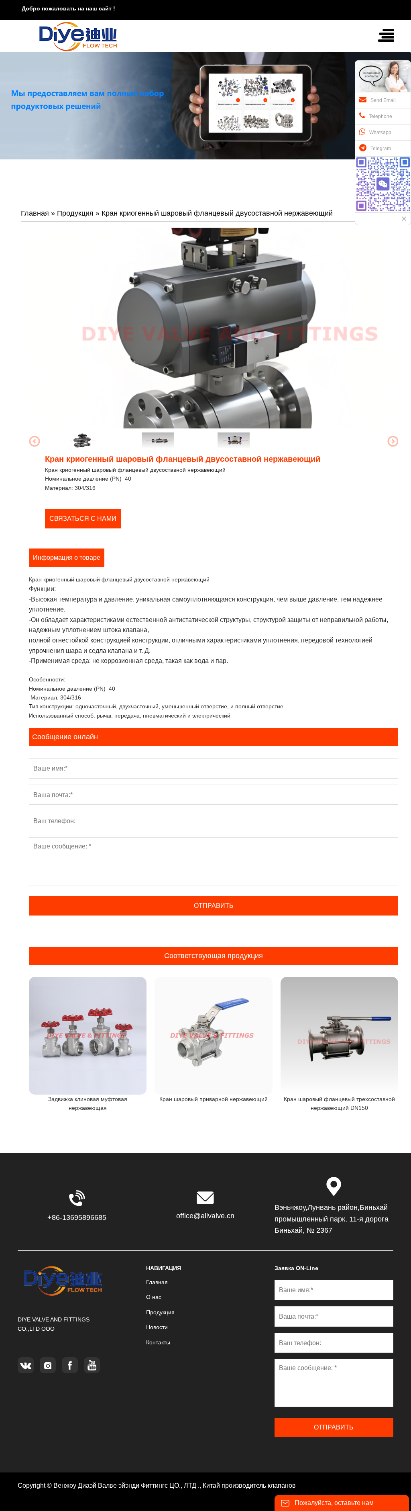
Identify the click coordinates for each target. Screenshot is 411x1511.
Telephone (380, 116)
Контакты (158, 1342)
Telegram (380, 148)
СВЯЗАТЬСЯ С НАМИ (82, 518)
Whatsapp (380, 132)
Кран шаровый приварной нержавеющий (213, 1099)
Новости (157, 1327)
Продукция (75, 213)
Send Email (383, 100)
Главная (35, 213)
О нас (153, 1297)
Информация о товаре (66, 557)
